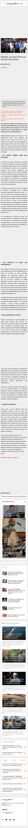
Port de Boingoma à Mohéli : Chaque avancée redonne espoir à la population (13, 636)
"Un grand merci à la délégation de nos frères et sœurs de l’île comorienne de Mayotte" (16, 600)
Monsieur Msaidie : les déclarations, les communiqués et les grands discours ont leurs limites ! (16, 582)
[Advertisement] (14, 22)
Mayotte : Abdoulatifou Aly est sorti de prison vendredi (13, 527)
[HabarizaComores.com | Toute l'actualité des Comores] (12, 4)
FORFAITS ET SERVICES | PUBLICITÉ (8, 813)
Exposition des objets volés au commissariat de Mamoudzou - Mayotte (12, 554)
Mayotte (6, 54)
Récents (4, 567)
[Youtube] (6, 819)
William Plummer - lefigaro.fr (11, 457)
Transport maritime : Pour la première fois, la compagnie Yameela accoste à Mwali (13, 725)
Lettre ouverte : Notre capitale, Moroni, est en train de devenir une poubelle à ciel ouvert (16, 573)
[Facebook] (14, 819)
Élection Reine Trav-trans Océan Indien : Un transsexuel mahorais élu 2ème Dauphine (12, 111)
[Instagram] (2, 819)
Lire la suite (8, 646)
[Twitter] (10, 819)
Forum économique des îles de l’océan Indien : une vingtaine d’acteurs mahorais (12, 540)
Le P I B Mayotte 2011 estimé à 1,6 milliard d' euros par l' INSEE (13, 514)
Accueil (2, 54)
